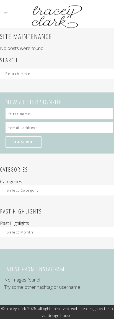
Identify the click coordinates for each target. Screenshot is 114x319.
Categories (11, 181)
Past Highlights (14, 223)
